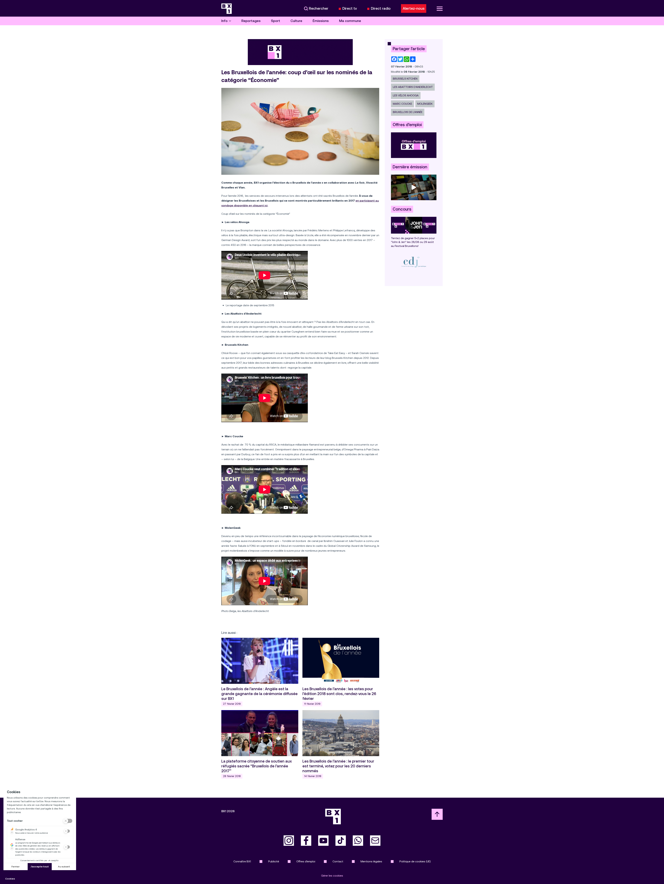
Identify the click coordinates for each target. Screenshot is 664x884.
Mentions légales (371, 861)
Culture (296, 20)
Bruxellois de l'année (407, 112)
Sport (275, 20)
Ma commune (350, 20)
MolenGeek (425, 104)
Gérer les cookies (332, 876)
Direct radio (381, 8)
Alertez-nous (414, 8)
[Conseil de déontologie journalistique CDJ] (414, 262)
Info (224, 20)
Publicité (273, 861)
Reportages (251, 20)
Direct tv (349, 8)
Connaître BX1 (242, 861)
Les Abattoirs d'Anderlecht (413, 87)
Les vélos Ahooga (406, 95)
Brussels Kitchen (405, 79)
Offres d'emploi (305, 861)
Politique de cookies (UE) (415, 861)
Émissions (321, 20)
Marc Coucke (402, 104)
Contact (338, 861)
